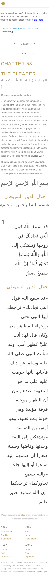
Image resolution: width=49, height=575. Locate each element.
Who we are (7, 531)
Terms (27, 549)
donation (21, 515)
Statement (6, 539)
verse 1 (38, 124)
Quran (12, 566)
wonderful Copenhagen (37, 572)
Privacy (28, 553)
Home (15, 29)
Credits (4, 535)
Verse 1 (35, 29)
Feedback (6, 557)
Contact (4, 549)
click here (38, 20)
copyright (19, 562)
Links (27, 535)
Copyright (29, 557)
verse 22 (37, 156)
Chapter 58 (25, 29)
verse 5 (19, 152)
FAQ (3, 553)
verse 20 (32, 152)
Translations (30, 539)
